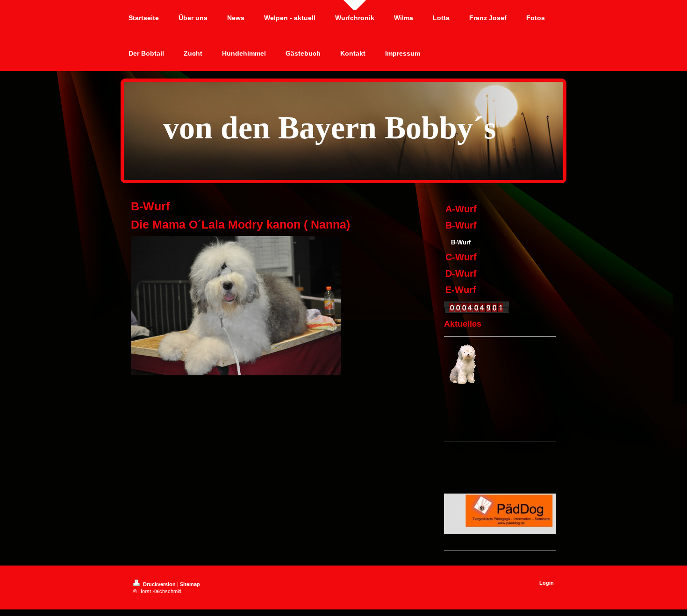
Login (546, 583)
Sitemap (190, 584)
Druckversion (159, 584)
